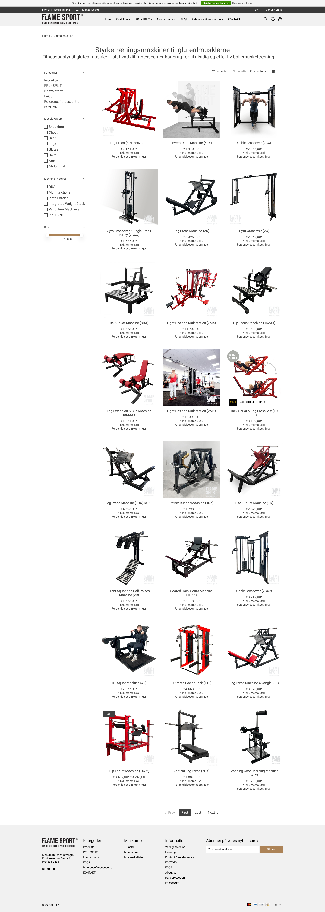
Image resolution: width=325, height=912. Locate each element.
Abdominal (57, 166)
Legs (52, 144)
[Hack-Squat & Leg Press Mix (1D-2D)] (254, 377)
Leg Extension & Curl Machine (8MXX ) (129, 413)
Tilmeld (129, 847)
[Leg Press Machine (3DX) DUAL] (129, 469)
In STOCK (56, 215)
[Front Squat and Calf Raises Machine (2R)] (129, 557)
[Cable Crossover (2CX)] (254, 109)
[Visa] (255, 905)
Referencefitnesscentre (61, 101)
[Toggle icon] (265, 19)
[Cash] (267, 905)
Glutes (53, 149)
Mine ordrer (131, 852)
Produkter (51, 80)
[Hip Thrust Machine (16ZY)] (129, 737)
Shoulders (56, 127)
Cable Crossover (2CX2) (254, 591)
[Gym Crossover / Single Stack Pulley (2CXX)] (129, 197)
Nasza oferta (54, 91)
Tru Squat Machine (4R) (129, 683)
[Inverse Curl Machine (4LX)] (191, 109)
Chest (53, 132)
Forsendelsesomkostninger (129, 156)
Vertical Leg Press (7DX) (191, 771)
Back (52, 138)
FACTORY (171, 862)
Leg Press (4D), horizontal (129, 143)
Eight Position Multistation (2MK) (191, 411)
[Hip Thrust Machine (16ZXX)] (254, 289)
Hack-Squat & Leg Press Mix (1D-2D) (254, 413)
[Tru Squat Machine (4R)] (129, 649)
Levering (170, 852)
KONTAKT (234, 19)
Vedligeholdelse (175, 847)
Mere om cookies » (242, 3)
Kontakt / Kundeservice (179, 857)
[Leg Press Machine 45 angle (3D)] (254, 649)
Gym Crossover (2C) (254, 231)
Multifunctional (60, 192)
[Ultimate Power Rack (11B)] (191, 649)
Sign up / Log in (274, 9)
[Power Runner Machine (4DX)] (191, 469)
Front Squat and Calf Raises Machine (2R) (129, 593)
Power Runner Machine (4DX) (191, 503)
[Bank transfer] (261, 905)
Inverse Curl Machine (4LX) (191, 143)
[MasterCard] (249, 905)
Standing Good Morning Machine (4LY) (254, 773)
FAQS (184, 19)
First (184, 812)
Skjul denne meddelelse (216, 3)
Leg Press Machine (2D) (191, 231)
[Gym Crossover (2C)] (254, 197)
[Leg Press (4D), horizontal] (129, 109)
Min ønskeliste (133, 857)
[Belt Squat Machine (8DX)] (129, 289)
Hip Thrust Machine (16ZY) (129, 771)
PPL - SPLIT (53, 85)
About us (170, 872)
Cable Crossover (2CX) (254, 143)
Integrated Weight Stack (67, 204)
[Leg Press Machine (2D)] (191, 197)
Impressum (172, 882)
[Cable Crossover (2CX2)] (254, 557)
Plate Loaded (58, 198)
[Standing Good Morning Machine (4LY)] (254, 737)
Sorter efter (240, 71)
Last (198, 812)
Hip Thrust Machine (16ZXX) (254, 323)
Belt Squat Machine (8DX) (129, 323)
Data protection (175, 877)
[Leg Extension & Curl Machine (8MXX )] (129, 377)
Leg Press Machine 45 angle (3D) (254, 683)
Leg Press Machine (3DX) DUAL (129, 503)
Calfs (52, 155)
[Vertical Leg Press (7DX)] (191, 737)
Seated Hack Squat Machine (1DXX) (191, 593)
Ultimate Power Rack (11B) (192, 683)
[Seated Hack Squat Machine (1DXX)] (191, 557)
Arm (52, 161)
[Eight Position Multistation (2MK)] (191, 377)
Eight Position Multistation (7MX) (191, 323)
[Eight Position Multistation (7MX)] (191, 289)
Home (107, 19)
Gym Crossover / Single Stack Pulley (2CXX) (129, 233)
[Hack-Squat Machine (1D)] (254, 469)
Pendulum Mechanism (65, 209)
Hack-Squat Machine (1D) (254, 503)
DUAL (53, 187)
